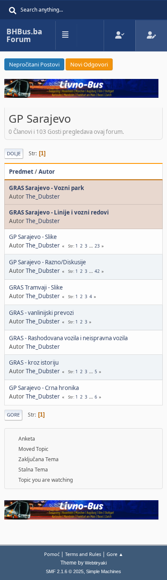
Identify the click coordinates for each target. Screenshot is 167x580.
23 (97, 246)
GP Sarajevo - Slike (33, 237)
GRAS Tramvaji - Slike (36, 287)
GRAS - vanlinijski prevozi (41, 313)
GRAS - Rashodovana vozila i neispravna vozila (68, 338)
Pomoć (52, 554)
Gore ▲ (115, 554)
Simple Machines (103, 571)
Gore (13, 414)
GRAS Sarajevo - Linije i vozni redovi (59, 212)
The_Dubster (43, 196)
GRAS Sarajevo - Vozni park (46, 188)
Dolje (14, 153)
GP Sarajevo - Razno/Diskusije (47, 262)
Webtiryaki (96, 562)
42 (97, 271)
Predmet (21, 171)
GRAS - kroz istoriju (34, 362)
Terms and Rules (83, 554)
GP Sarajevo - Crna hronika (44, 388)
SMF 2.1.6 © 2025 (65, 571)
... (91, 246)
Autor (47, 171)
